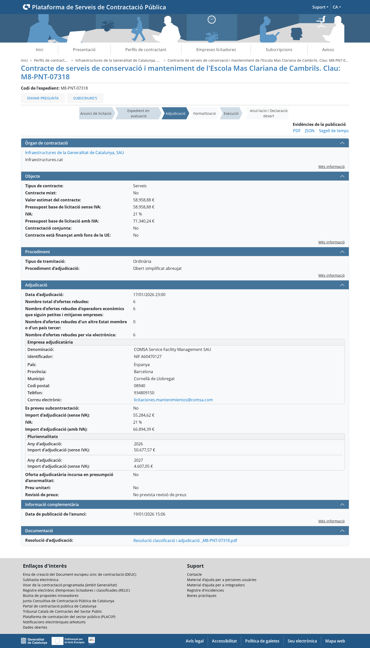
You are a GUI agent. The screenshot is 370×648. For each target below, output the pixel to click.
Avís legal (195, 641)
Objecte (32, 176)
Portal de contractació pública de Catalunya (59, 606)
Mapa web (335, 641)
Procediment (37, 252)
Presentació (84, 49)
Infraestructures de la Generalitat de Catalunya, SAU (119, 60)
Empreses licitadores (216, 49)
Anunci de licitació (95, 113)
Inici (39, 49)
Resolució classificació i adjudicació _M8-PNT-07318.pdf (185, 540)
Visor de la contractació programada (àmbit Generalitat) (70, 585)
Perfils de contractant (145, 49)
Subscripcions (279, 49)
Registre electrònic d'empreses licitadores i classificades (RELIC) (76, 590)
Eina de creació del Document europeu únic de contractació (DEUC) (79, 574)
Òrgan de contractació (46, 143)
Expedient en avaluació (138, 113)
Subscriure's (85, 98)
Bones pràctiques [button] (201, 595)
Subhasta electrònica (40, 579)
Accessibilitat (224, 641)
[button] (320, 7)
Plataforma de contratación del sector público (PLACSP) (69, 616)
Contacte (194, 574)
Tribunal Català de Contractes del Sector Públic (62, 611)
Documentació (39, 530)
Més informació (331, 166)
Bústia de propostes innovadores (51, 595)
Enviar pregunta (43, 98)
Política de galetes (262, 641)
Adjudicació (175, 113)
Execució (231, 113)
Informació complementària (52, 504)
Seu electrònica (302, 641)
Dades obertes (35, 627)
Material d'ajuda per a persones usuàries (221, 579)
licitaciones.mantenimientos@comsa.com (173, 400)
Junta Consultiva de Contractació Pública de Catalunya (68, 600)
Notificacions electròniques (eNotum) (54, 622)
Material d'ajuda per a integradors (216, 585)
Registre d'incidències (205, 590)
